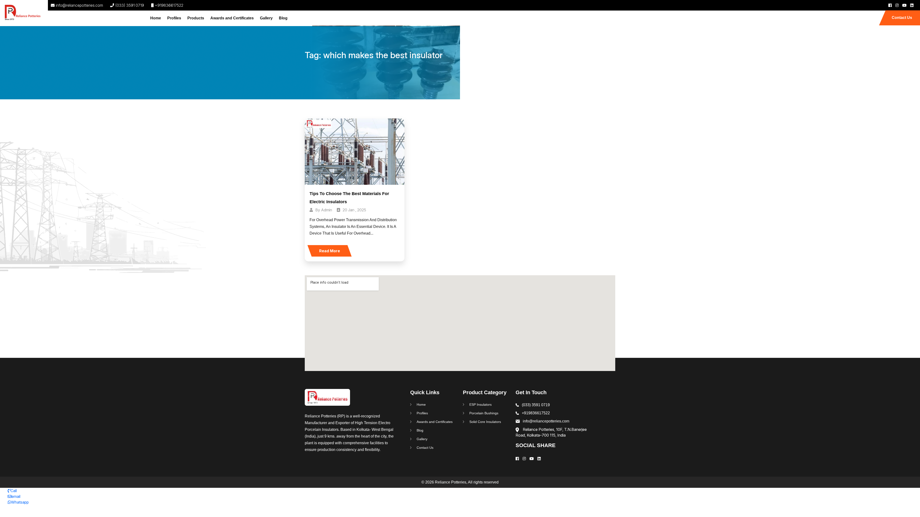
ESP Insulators (480, 404)
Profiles (174, 18)
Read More (329, 250)
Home (155, 18)
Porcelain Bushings (483, 413)
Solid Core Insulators (485, 422)
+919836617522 (169, 5)
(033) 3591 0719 (129, 5)
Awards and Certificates (232, 18)
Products (195, 18)
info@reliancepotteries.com (79, 5)
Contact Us (902, 18)
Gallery (266, 18)
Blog (283, 18)
